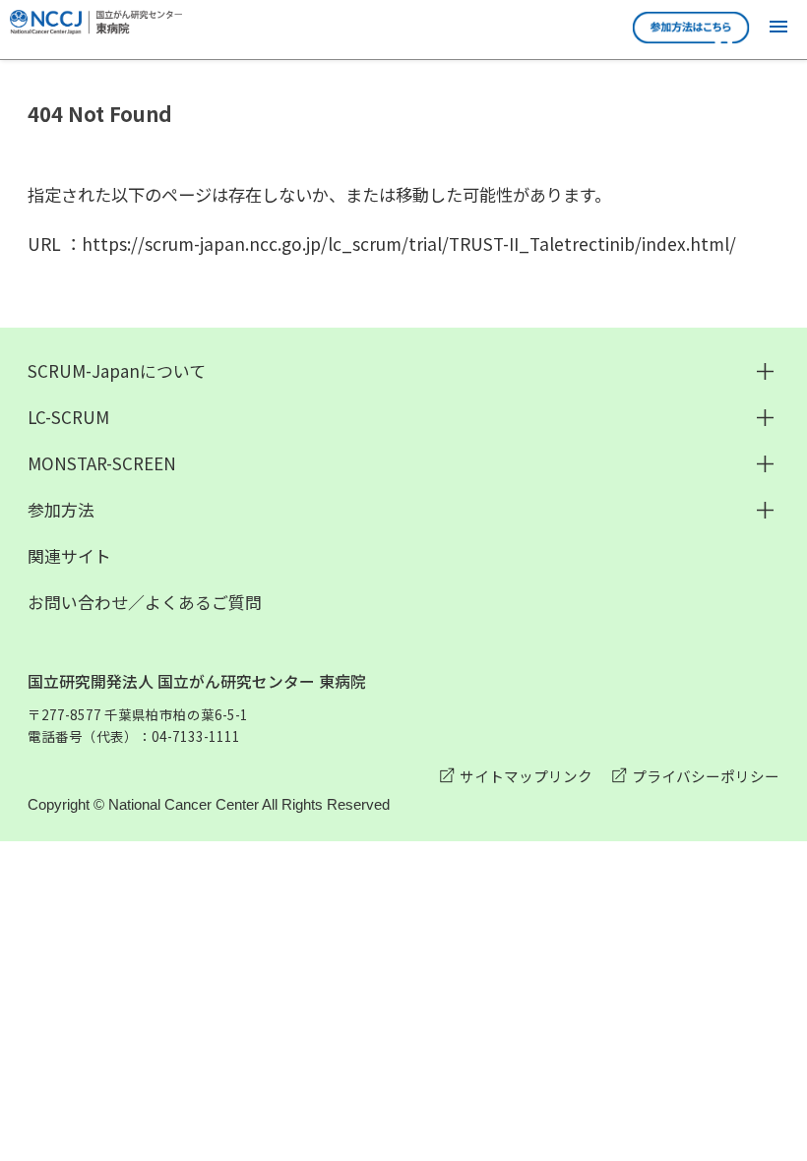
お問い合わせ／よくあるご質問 (145, 601)
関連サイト (69, 555)
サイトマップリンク (526, 775)
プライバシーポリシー (705, 775)
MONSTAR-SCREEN (102, 463)
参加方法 (61, 509)
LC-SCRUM (68, 416)
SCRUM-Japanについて (117, 370)
